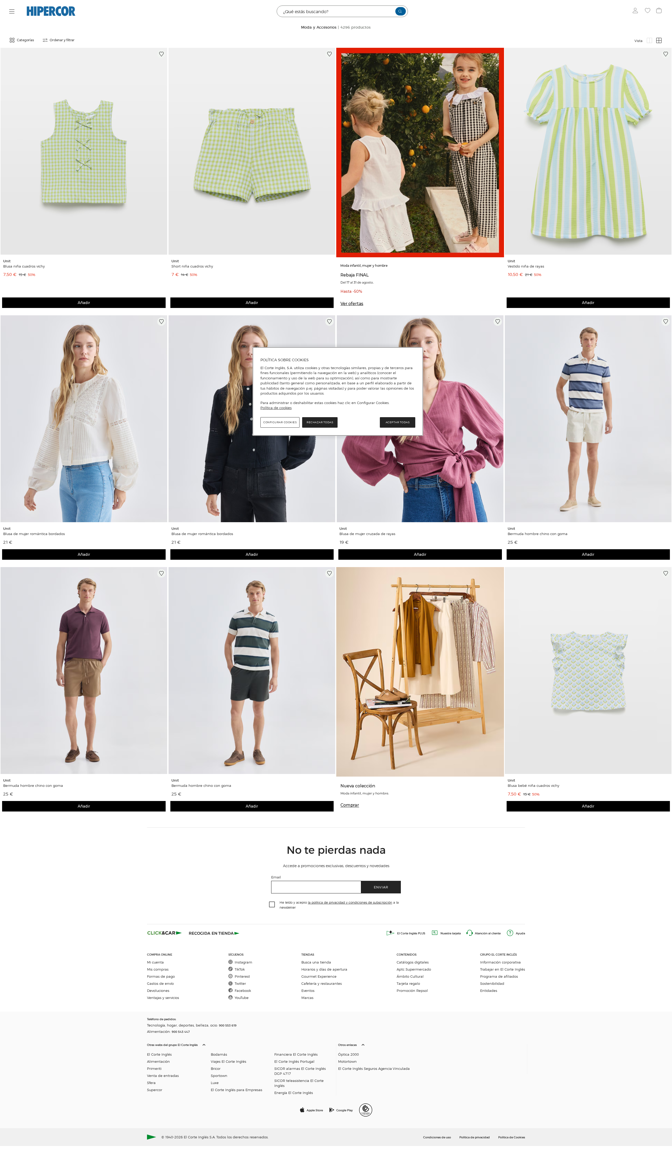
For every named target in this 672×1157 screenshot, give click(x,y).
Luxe (215, 1082)
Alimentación (158, 1061)
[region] (338, 391)
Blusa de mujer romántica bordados (34, 534)
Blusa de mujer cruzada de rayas (367, 534)
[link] (84, 151)
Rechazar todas (320, 422)
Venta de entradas (163, 1075)
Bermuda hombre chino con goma (538, 534)
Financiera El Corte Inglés (296, 1054)
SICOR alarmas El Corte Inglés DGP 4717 (300, 1071)
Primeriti (154, 1068)
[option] (84, 151)
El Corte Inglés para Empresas (236, 1089)
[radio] (649, 40)
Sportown (219, 1075)
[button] (240, 1067)
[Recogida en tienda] (214, 933)
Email (276, 877)
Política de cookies (276, 408)
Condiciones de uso (437, 1137)
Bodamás (219, 1054)
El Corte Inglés (159, 1054)
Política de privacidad (474, 1137)
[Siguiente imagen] (162, 151)
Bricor (215, 1068)
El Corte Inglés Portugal (294, 1061)
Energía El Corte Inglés (293, 1092)
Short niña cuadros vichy (192, 266)
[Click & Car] (164, 933)
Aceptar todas (398, 422)
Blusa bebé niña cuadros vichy (533, 785)
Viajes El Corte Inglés (228, 1061)
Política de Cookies (511, 1137)
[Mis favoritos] (648, 11)
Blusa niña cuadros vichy (24, 266)
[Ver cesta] (659, 11)
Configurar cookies (280, 422)
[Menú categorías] (12, 11)
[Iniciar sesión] (636, 11)
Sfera (151, 1082)
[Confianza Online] (365, 1110)
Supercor (154, 1089)
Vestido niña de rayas (526, 266)
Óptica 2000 (348, 1054)
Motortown (347, 1061)
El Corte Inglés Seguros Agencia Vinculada (374, 1068)
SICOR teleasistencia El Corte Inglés (299, 1083)
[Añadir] (161, 54)
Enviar (381, 886)
